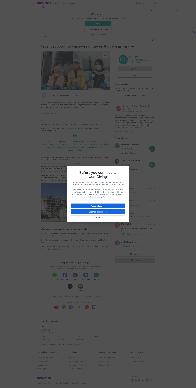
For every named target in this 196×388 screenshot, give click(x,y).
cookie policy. (101, 197)
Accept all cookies (98, 206)
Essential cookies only (98, 212)
